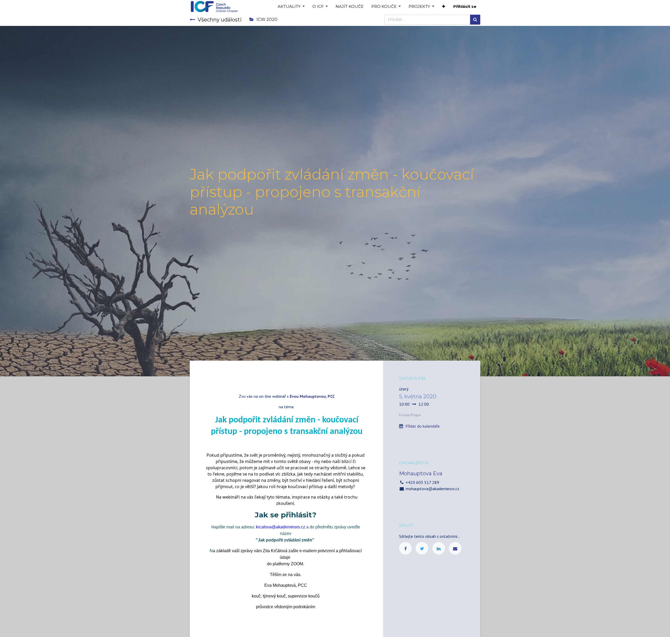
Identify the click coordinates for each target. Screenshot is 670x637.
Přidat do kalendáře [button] (422, 426)
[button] (443, 7)
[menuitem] (349, 7)
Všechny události (220, 19)
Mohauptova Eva (420, 473)
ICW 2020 (266, 19)
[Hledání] (475, 20)
